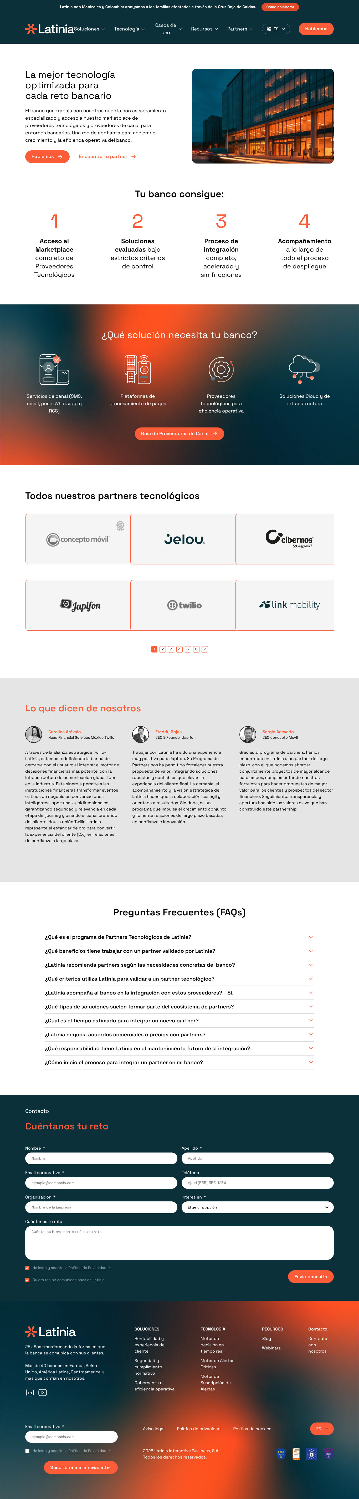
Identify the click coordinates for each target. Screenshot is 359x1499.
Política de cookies (252, 1428)
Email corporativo (42, 1172)
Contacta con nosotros (317, 1345)
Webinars (271, 1348)
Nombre (33, 1148)
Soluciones (86, 29)
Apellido (190, 1148)
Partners (237, 29)
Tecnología (126, 29)
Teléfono (190, 1172)
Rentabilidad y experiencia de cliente (150, 1345)
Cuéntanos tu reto (43, 1221)
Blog (266, 1338)
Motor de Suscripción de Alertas (216, 1383)
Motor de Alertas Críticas (217, 1364)
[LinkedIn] (30, 1392)
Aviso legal (154, 1428)
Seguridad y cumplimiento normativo (148, 1367)
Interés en (192, 1197)
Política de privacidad (199, 1428)
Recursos (202, 29)
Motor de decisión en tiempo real (212, 1345)
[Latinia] (49, 28)
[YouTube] (42, 1392)
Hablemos (316, 29)
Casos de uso (165, 28)
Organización (38, 1197)
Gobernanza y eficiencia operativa (155, 1386)
